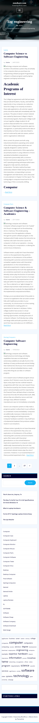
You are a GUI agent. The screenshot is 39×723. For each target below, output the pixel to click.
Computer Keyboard (9, 540)
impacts (30, 654)
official (26, 662)
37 (25, 466)
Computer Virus (8, 566)
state (3, 676)
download (4, 650)
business (12, 638)
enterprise (31, 650)
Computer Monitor (9, 544)
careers (22, 638)
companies (5, 643)
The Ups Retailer (8, 520)
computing (5, 647)
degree (25, 646)
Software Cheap (8, 617)
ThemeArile (20, 719)
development (33, 647)
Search (7, 476)
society (18, 671)
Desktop (6, 570)
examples (5, 654)
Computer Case (8, 536)
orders (30, 662)
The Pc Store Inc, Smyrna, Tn (12, 494)
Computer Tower (8, 561)
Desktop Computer (9, 574)
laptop (5, 661)
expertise (13, 654)
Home (21, 25)
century (27, 638)
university (4, 679)
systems (9, 676)
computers (28, 643)
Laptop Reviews (8, 600)
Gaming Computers (9, 337)
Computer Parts (8, 204)
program (6, 665)
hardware (23, 653)
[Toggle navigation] (19, 10)
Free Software (7, 579)
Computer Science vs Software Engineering (21, 28)
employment (11, 650)
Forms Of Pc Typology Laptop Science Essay (17, 514)
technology (21, 676)
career (18, 638)
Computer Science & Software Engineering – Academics (17, 210)
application (5, 638)
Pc (4, 604)
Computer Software (9, 557)
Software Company (9, 621)
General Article (7, 591)
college (33, 638)
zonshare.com (19, 3)
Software (6, 613)
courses (12, 647)
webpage (10, 679)
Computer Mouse (9, 549)
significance (12, 671)
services (5, 671)
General (5, 587)
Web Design (7, 630)
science (25, 665)
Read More (8, 192)
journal (25, 658)
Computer (6, 531)
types (31, 676)
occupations (20, 662)
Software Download (9, 626)
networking (12, 662)
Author (7, 62)
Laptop (6, 50)
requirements (15, 666)
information (15, 657)
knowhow (31, 658)
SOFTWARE (6, 609)
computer (16, 642)
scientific (32, 666)
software (27, 670)
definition (18, 647)
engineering (22, 650)
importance (5, 658)
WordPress (24, 717)
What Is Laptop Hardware (11, 508)
